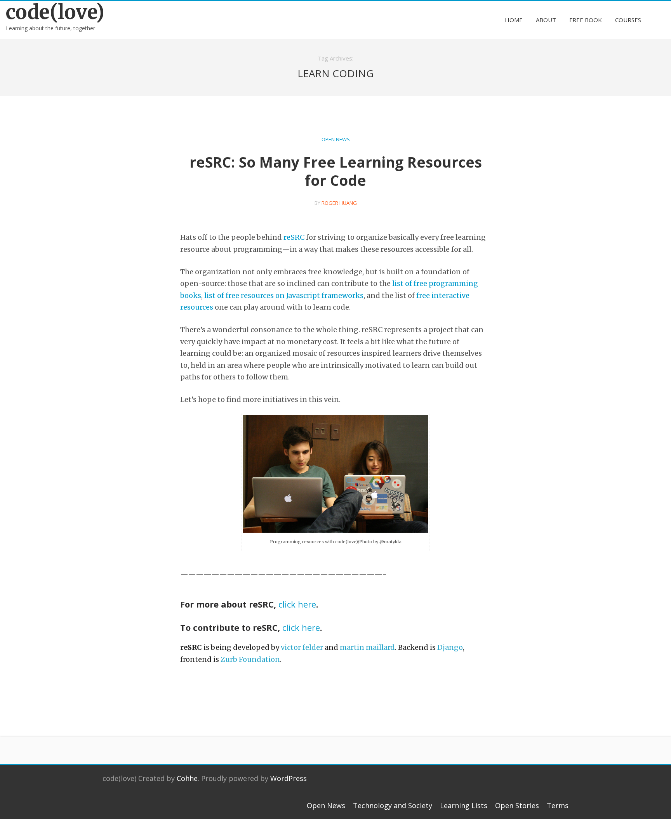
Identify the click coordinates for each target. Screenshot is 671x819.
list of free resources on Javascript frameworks (283, 295)
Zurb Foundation (250, 659)
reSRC (293, 237)
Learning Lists (463, 805)
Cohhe (187, 778)
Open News (336, 139)
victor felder (302, 647)
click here (297, 604)
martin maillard (367, 647)
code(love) (55, 12)
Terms (557, 805)
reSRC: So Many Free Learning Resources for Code (335, 171)
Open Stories (517, 805)
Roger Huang (339, 202)
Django (450, 647)
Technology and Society (392, 805)
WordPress (288, 778)
